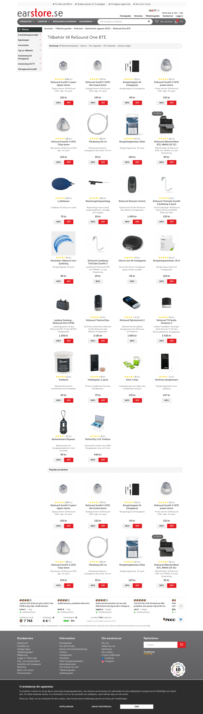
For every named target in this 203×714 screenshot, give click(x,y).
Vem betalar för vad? (69, 667)
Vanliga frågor (23, 649)
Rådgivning (22, 655)
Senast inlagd (124, 46)
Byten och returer (25, 670)
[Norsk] (152, 10)
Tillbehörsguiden (25, 652)
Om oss (105, 643)
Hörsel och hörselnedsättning (73, 649)
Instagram (109, 661)
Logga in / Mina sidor (27, 658)
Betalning (21, 667)
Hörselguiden (65, 643)
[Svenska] (150, 10)
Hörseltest (64, 658)
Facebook (109, 658)
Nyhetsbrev (107, 649)
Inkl (175, 13)
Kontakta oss (23, 646)
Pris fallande (109, 46)
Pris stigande (95, 46)
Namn (83, 46)
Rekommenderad (69, 46)
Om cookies (107, 652)
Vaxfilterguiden (66, 673)
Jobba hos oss (108, 646)
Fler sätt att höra (67, 646)
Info (58, 103)
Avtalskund (22, 643)
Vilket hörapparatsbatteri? (71, 661)
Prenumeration (24, 673)
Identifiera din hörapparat (29, 664)
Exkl (181, 13)
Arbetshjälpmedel (67, 664)
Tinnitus (63, 652)
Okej (137, 707)
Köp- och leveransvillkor (28, 661)
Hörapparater (65, 655)
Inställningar (66, 707)
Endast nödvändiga (101, 707)
